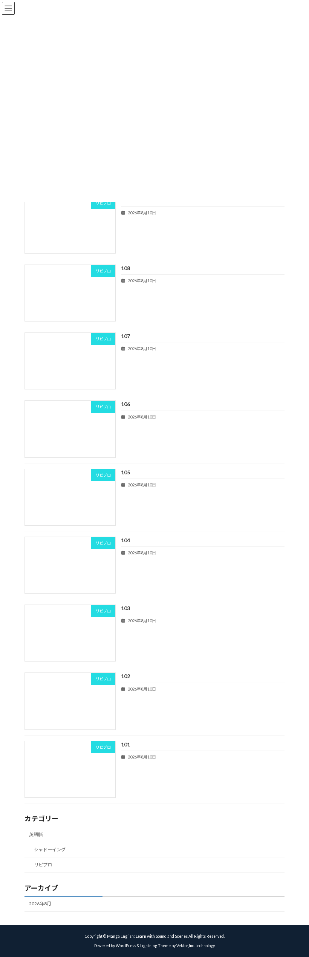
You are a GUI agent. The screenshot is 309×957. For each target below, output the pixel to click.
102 (125, 676)
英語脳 (36, 834)
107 (125, 336)
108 (125, 268)
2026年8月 (40, 903)
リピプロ (43, 865)
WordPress (126, 945)
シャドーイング (50, 849)
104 (125, 540)
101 (125, 744)
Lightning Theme (155, 945)
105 (125, 472)
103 (125, 608)
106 (125, 404)
